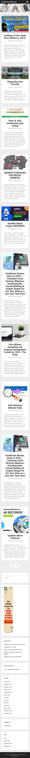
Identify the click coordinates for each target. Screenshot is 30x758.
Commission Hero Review (14, 669)
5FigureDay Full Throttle (15, 83)
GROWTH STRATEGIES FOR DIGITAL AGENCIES (15, 175)
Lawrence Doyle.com (9, 2)
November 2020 (8, 687)
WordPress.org (7, 746)
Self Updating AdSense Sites (15, 406)
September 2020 (8, 692)
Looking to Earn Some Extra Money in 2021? (15, 36)
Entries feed (7, 741)
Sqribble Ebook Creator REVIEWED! (15, 224)
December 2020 (8, 684)
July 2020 (6, 697)
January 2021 (7, 681)
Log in (5, 738)
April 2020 (6, 705)
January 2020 (7, 708)
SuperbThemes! (15, 755)
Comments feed (8, 743)
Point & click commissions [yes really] (15, 123)
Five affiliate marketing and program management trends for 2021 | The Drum (15, 349)
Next (17, 565)
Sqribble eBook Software (15, 537)
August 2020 (7, 695)
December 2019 (8, 710)
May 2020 (6, 703)
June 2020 (6, 700)
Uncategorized (7, 726)
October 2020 (7, 689)
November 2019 (8, 713)
